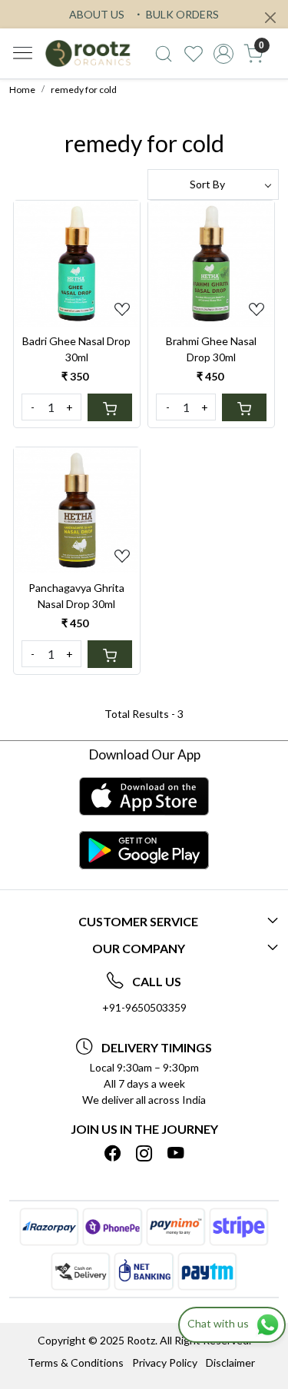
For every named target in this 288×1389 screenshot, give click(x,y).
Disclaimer (230, 1362)
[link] (164, 54)
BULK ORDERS (181, 14)
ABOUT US (96, 14)
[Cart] (110, 407)
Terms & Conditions (76, 1362)
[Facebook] (112, 1153)
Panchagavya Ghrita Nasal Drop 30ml (76, 595)
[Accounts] (223, 54)
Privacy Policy (164, 1362)
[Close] (270, 17)
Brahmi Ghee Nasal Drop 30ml (211, 349)
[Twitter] (144, 1153)
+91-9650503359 (144, 1007)
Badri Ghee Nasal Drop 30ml (76, 349)
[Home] (88, 53)
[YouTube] (175, 1153)
